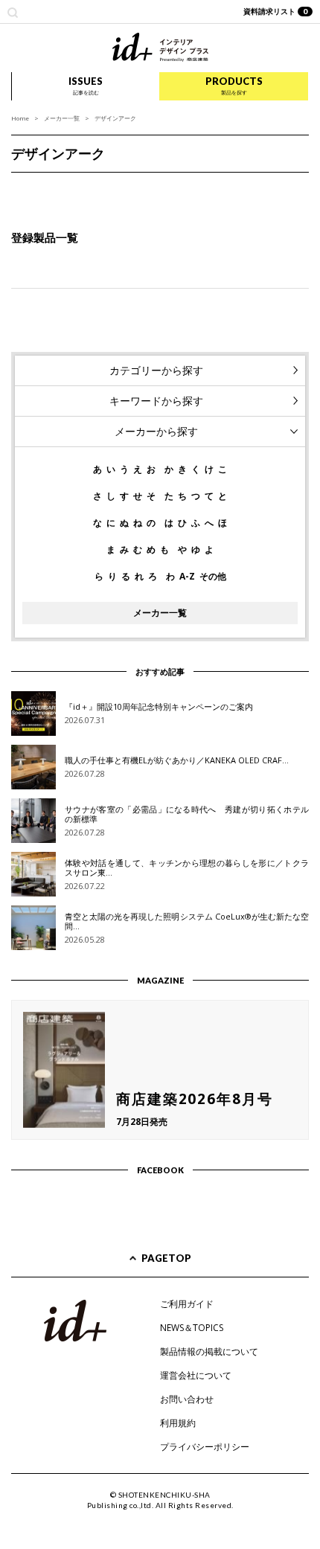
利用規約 (178, 1423)
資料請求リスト (275, 11)
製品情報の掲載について (209, 1351)
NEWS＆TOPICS (191, 1327)
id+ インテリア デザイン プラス (160, 47)
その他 (212, 576)
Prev (19, 187)
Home (20, 118)
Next (301, 187)
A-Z (187, 576)
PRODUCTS (234, 85)
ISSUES (85, 85)
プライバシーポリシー (204, 1446)
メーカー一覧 (62, 118)
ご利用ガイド (187, 1304)
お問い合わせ (187, 1399)
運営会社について (195, 1375)
